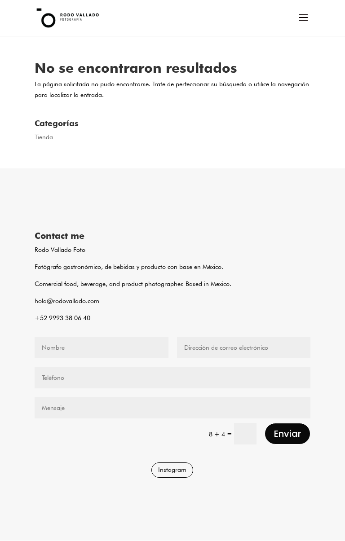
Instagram (172, 469)
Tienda (44, 137)
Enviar (287, 433)
